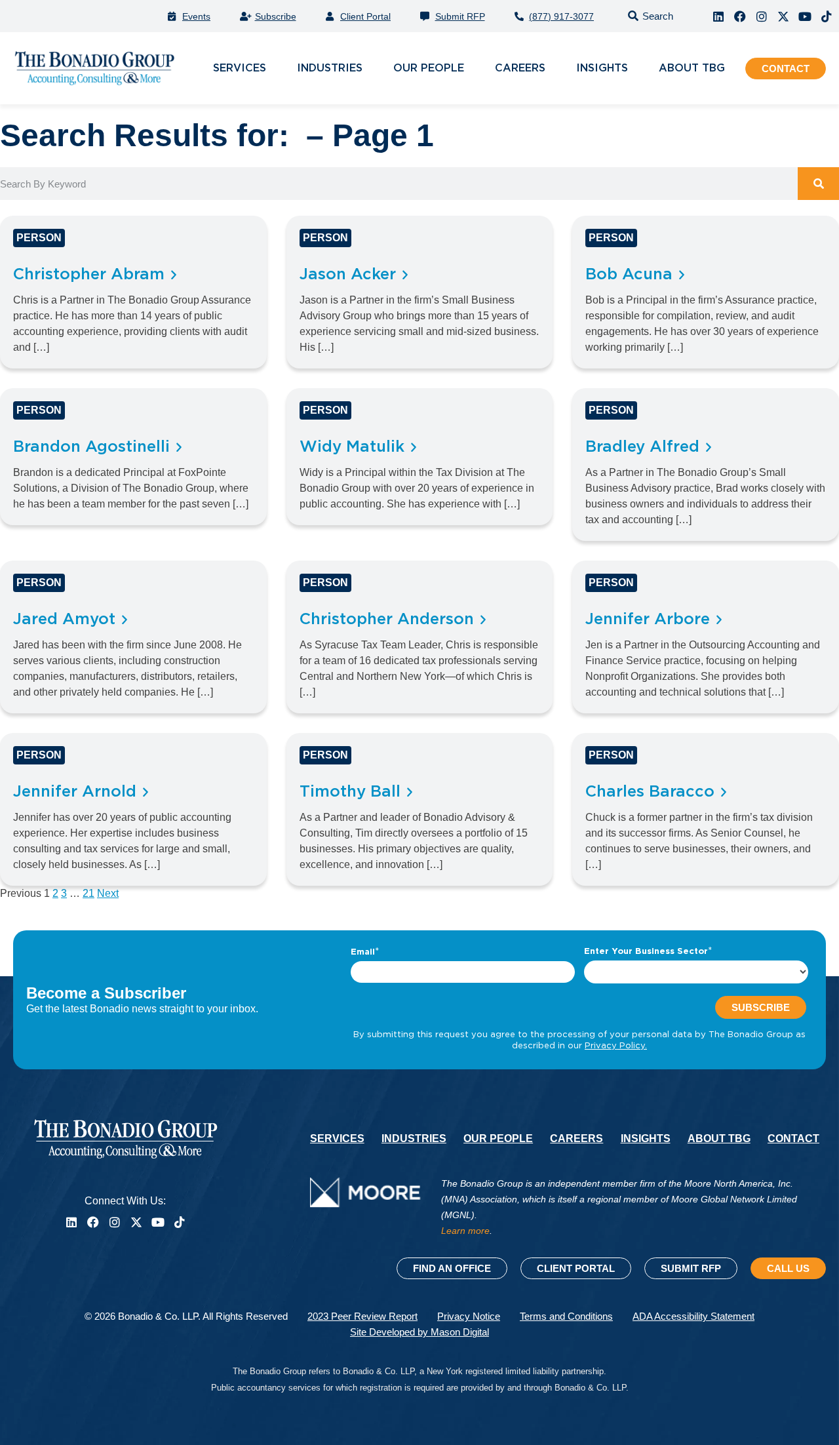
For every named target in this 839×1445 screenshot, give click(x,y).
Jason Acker (348, 275)
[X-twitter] (783, 16)
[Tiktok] (826, 16)
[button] (648, 16)
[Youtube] (805, 16)
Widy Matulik (352, 447)
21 (88, 893)
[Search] (818, 183)
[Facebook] (740, 16)
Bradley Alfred (642, 447)
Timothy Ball (350, 792)
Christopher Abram (89, 275)
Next (108, 893)
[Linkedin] (718, 16)
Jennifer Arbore (647, 619)
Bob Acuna (629, 275)
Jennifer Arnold (74, 792)
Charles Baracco (649, 792)
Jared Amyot (64, 619)
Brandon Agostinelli (91, 447)
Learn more (465, 1230)
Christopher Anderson (387, 619)
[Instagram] (762, 16)
